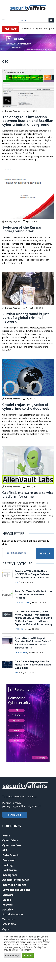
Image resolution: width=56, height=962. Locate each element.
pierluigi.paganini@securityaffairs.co (21, 806)
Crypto (6, 929)
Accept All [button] (28, 955)
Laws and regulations (16, 889)
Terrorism (8, 919)
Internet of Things (14, 885)
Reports (7, 904)
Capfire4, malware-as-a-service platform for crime (28, 494)
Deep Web (8, 860)
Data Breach (21, 652)
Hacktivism (9, 870)
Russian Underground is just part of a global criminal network (25, 317)
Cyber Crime (10, 840)
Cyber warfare (11, 845)
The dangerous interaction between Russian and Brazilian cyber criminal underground (27, 121)
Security (7, 909)
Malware (7, 894)
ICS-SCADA (9, 924)
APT (16, 582)
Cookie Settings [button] (12, 955)
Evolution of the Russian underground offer (22, 229)
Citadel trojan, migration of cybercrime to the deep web (25, 406)
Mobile (6, 899)
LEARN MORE (14, 814)
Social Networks (12, 914)
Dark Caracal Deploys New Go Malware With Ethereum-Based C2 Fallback (33, 664)
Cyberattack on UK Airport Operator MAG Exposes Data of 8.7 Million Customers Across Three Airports (33, 642)
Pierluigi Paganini (12, 111)
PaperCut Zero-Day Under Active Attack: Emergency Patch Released (33, 594)
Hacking (19, 629)
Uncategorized (22, 602)
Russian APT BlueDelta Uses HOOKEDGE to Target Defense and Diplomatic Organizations (32, 574)
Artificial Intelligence (15, 880)
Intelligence (10, 875)
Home (6, 835)
